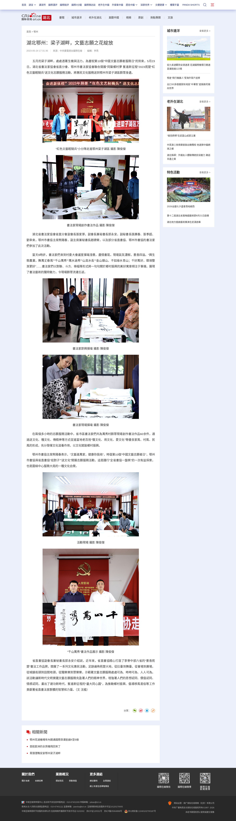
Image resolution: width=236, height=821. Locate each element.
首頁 (24, 5)
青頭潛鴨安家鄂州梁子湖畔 (45, 753)
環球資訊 (59, 781)
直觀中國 (114, 17)
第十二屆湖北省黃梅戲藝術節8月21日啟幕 (188, 215)
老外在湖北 (95, 17)
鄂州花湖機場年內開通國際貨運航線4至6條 (54, 739)
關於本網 (25, 781)
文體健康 (159, 5)
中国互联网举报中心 (34, 802)
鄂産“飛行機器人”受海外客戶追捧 (183, 78)
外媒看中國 (117, 5)
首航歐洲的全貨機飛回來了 (45, 746)
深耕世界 (144, 5)
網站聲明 (93, 781)
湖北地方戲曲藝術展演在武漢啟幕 (184, 222)
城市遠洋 (76, 17)
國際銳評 (64, 5)
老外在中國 (103, 5)
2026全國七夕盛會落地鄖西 (181, 206)
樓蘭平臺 (174, 5)
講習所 (42, 5)
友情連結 (107, 781)
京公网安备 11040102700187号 (142, 811)
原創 (140, 17)
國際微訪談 (90, 5)
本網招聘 (39, 781)
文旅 (170, 17)
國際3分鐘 (76, 5)
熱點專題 (155, 17)
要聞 (61, 17)
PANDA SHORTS (191, 5)
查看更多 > (204, 31)
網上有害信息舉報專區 (99, 786)
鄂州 (36, 31)
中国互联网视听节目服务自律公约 (36, 811)
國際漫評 (52, 5)
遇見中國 (130, 5)
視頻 (128, 17)
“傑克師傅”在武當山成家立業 (181, 135)
